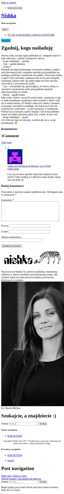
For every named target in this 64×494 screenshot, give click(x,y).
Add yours (6, 142)
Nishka (8, 15)
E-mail (4, 231)
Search (10, 460)
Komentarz (7, 200)
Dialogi (6, 40)
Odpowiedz (13, 169)
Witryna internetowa (11, 237)
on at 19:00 (45, 166)
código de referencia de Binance (23, 166)
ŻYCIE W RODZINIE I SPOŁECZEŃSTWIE (31, 35)
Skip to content (8, 2)
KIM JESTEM (14, 8)
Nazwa (4, 225)
